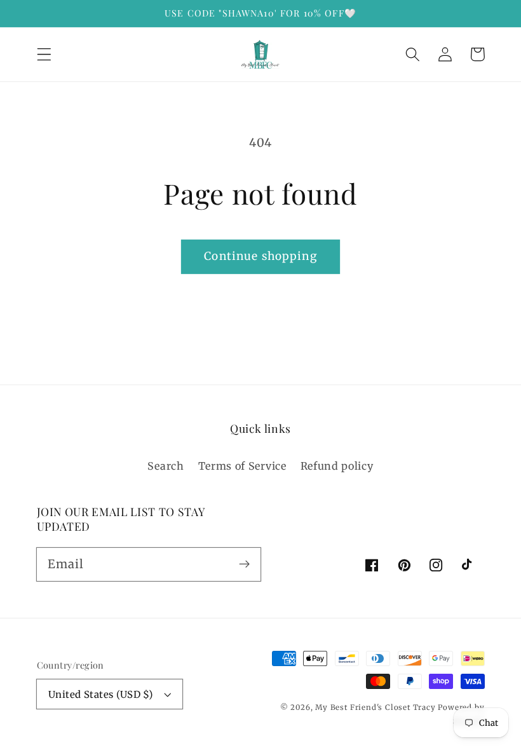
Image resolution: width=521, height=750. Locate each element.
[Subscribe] (244, 564)
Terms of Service (242, 466)
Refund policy (337, 466)
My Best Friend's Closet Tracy (375, 707)
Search (165, 466)
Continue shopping (260, 256)
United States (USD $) (100, 694)
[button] (44, 54)
